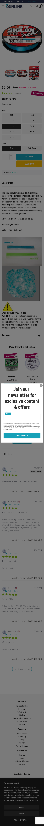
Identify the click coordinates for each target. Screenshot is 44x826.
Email (8, 413)
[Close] (41, 385)
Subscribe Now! (22, 436)
